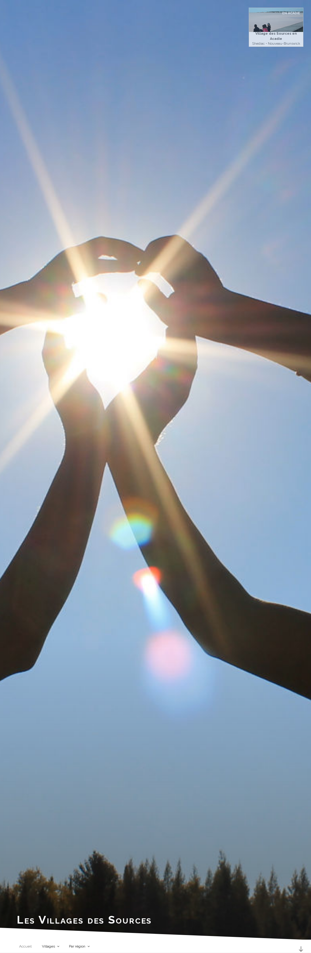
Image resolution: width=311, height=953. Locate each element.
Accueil (25, 946)
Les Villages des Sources (84, 919)
